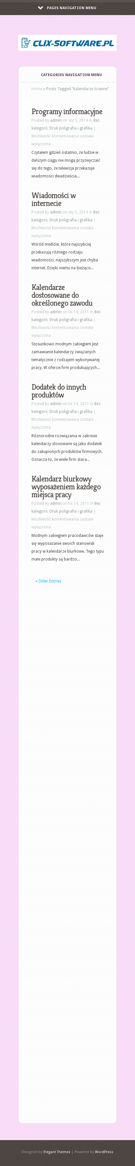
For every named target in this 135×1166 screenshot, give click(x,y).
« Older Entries (48, 581)
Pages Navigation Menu (71, 8)
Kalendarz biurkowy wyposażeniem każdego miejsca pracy (66, 487)
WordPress (104, 1152)
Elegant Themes (57, 1152)
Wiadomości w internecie (53, 199)
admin (56, 120)
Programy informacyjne (66, 111)
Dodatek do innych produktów (58, 391)
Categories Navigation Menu (71, 75)
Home (36, 89)
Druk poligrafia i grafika (70, 128)
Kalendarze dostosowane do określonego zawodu (61, 295)
